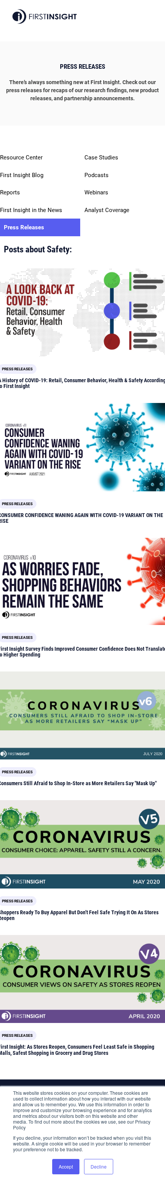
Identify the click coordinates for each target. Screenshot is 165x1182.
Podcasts (96, 175)
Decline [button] (99, 1166)
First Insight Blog (21, 175)
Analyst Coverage (106, 210)
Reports (10, 192)
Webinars (96, 192)
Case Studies (101, 157)
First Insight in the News (31, 210)
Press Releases (24, 227)
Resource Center (21, 157)
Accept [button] (66, 1166)
